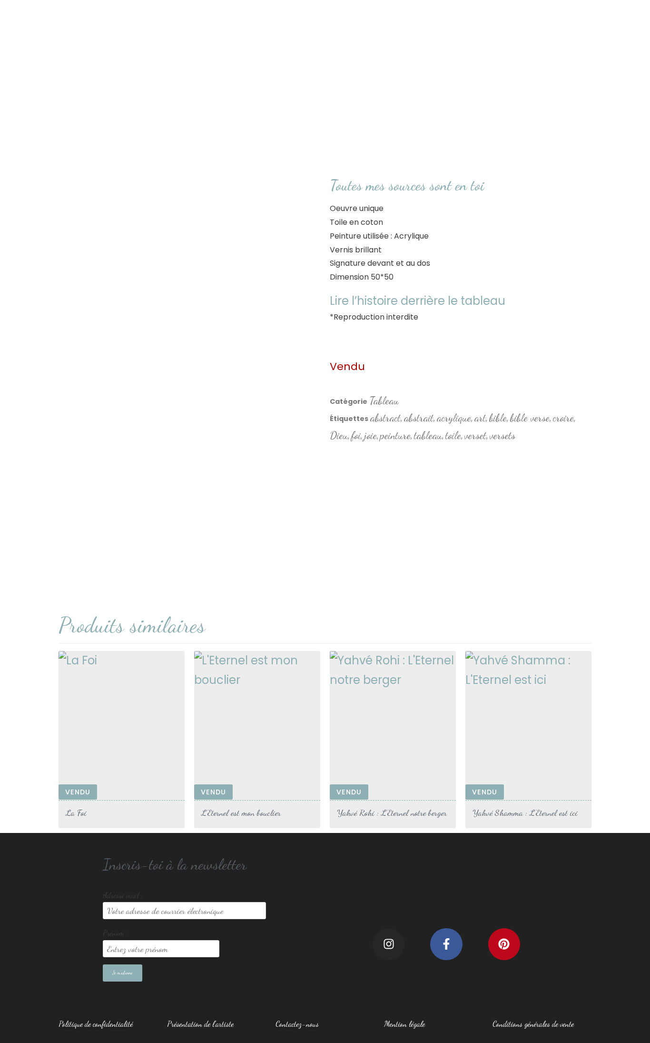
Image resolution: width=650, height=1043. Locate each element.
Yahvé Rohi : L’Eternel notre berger (392, 812)
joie (370, 435)
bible (498, 417)
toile (453, 435)
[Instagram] (388, 944)
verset (475, 435)
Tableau (384, 400)
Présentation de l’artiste (200, 1023)
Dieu (339, 435)
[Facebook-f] (446, 944)
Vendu (77, 792)
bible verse (530, 417)
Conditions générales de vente (533, 1023)
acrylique (454, 417)
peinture (395, 435)
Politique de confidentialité (96, 1023)
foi (356, 435)
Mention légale (404, 1023)
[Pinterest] (504, 944)
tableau (428, 435)
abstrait (418, 417)
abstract (385, 417)
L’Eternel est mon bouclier (241, 812)
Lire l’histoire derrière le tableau (417, 301)
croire (563, 417)
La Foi (76, 812)
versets (502, 435)
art (480, 417)
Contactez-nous (297, 1023)
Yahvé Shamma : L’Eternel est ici (525, 812)
